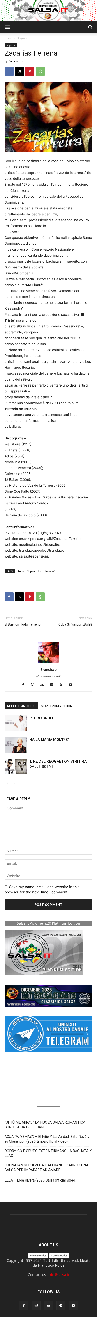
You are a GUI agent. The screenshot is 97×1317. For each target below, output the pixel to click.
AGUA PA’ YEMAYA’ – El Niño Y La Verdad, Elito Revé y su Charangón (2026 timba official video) (47, 1139)
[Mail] (48, 1305)
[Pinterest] (29, 71)
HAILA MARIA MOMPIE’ (49, 739)
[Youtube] (72, 685)
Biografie (22, 38)
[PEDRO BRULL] (16, 723)
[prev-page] (7, 783)
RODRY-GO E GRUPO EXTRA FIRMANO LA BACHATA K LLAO (48, 1153)
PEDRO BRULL (41, 718)
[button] (7, 27)
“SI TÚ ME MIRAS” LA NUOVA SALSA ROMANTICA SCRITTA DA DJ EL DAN (45, 1124)
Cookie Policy (59, 1255)
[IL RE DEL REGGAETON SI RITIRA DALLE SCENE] (16, 766)
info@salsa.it (58, 1274)
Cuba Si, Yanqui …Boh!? (75, 624)
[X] (19, 71)
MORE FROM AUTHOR (56, 706)
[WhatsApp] (40, 71)
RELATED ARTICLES (21, 706)
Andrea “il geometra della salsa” (36, 571)
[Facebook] (9, 71)
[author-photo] (48, 663)
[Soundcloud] (44, 685)
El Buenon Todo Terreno (23, 624)
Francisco (14, 61)
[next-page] (14, 783)
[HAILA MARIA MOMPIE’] (16, 745)
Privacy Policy (38, 1255)
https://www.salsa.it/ (48, 676)
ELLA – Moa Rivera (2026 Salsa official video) (40, 1180)
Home (8, 38)
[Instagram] (34, 685)
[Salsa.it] (48, 10)
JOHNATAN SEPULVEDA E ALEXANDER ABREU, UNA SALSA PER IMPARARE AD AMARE (46, 1167)
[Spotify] (53, 685)
